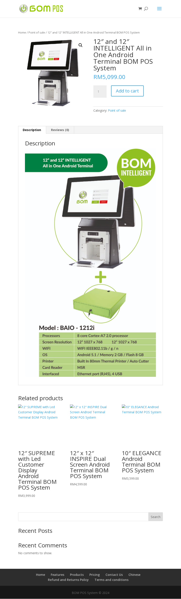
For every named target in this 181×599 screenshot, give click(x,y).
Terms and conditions (111, 580)
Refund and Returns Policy (68, 580)
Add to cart (127, 91)
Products (77, 575)
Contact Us (114, 575)
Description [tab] (32, 130)
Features (57, 575)
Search (155, 517)
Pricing (94, 575)
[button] (81, 45)
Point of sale (36, 32)
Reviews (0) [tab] (60, 130)
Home (22, 32)
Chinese (134, 575)
